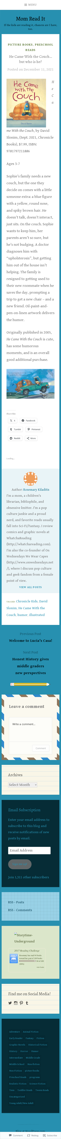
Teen (11, 1090)
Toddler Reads (24, 1090)
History (13, 1051)
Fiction (40, 1038)
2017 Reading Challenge (27, 950)
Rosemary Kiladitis (36, 490)
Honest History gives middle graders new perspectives (30, 662)
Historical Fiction (37, 1044)
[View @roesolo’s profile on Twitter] (10, 1003)
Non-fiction (33, 1064)
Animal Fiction (30, 1031)
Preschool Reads (17, 1077)
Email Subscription (24, 810)
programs (34, 1077)
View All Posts (30, 587)
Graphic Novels (17, 1044)
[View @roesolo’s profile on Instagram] (16, 1003)
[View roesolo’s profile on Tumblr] (27, 1003)
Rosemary (23, 955)
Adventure (14, 1031)
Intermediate (16, 1057)
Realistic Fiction (17, 1083)
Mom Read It (30, 18)
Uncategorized (17, 1096)
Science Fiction (37, 1083)
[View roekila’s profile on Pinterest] (21, 1003)
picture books (20, 44)
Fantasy (30, 1038)
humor (22, 615)
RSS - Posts (16, 902)
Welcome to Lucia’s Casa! (30, 637)
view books (40, 967)
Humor (35, 1051)
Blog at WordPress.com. (31, 1131)
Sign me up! (19, 864)
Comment (41, 748)
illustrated (37, 615)
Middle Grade (33, 1057)
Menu (32, 4)
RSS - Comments (20, 910)
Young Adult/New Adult (21, 1103)
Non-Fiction (15, 1070)
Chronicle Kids (27, 601)
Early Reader (16, 1038)
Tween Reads (42, 1090)
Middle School (16, 1064)
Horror (24, 1051)
